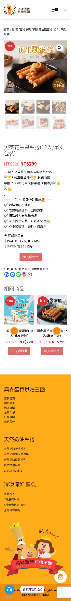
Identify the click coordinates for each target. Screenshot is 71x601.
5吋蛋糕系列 (11, 499)
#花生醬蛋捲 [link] (21, 177)
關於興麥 (9, 403)
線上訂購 (9, 407)
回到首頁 (9, 398)
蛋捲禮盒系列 (39, 269)
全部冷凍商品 (12, 510)
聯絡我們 (9, 422)
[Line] (18, 274)
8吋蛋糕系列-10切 (15, 505)
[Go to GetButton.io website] (9, 597)
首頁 (6, 29)
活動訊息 (9, 412)
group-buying (13, 470)
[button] (59, 47)
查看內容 (52, 351)
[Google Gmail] (29, 274)
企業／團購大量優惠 (16, 454)
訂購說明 (9, 417)
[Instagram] (23, 274)
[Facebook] (6, 274)
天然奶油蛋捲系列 (15, 449)
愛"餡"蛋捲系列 (21, 29)
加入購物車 (30, 257)
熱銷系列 (9, 494)
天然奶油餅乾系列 (15, 459)
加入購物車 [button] (19, 351)
